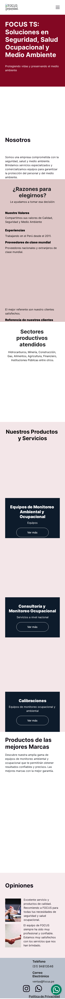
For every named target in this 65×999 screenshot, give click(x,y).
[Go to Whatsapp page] (38, 988)
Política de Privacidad (44, 996)
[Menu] (58, 7)
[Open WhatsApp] (56, 989)
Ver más (32, 532)
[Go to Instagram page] (28, 988)
